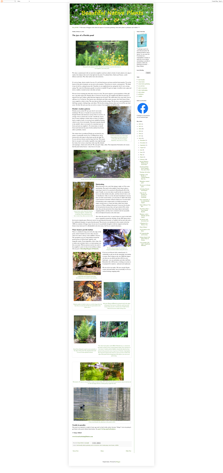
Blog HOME (75, 27)
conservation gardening (144, 84)
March (142, 157)
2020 (140, 129)
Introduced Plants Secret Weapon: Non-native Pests (144, 168)
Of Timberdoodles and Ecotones (144, 234)
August (142, 147)
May (141, 154)
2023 (140, 126)
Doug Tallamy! (143, 227)
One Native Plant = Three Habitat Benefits (144, 210)
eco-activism (141, 86)
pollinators (141, 94)
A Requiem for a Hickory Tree (144, 224)
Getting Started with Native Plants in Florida (145, 238)
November (143, 143)
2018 (140, 133)
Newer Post (75, 451)
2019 (140, 131)
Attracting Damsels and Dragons (144, 189)
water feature (111, 445)
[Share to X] (96, 443)
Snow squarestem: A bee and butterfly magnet (145, 201)
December (142, 140)
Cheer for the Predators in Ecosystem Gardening (143, 195)
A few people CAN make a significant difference (145, 244)
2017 (140, 136)
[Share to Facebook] (98, 443)
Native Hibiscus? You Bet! (145, 205)
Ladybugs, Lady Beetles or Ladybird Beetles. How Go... (145, 177)
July (141, 150)
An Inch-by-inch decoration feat (144, 220)
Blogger (118, 462)
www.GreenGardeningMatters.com (82, 436)
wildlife (117, 445)
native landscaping (104, 445)
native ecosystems (95, 445)
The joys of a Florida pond (145, 185)
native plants (141, 92)
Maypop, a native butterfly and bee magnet (144, 215)
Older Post (128, 451)
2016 (140, 138)
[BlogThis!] (95, 443)
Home (102, 451)
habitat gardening (86, 445)
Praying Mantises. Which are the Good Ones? (144, 163)
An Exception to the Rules (145, 230)
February (142, 159)
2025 (140, 124)
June (141, 152)
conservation (141, 82)
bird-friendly (79, 445)
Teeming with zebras (145, 172)
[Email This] (93, 443)
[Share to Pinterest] (100, 443)
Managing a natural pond (144, 182)
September (143, 145)
